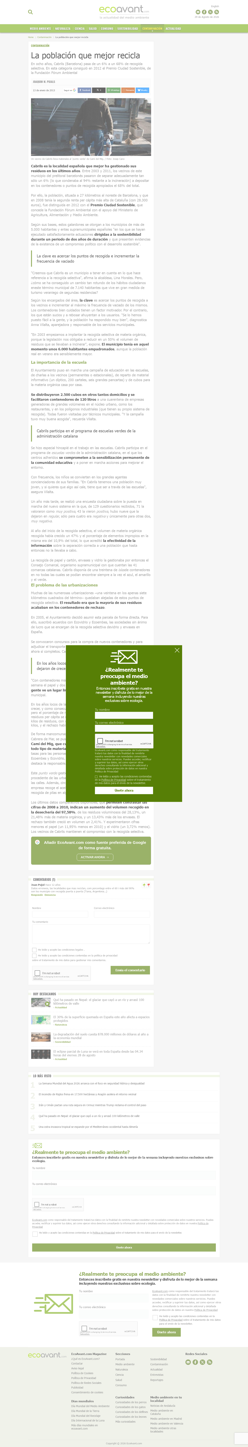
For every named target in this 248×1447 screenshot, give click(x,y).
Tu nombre (102, 709)
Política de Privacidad (106, 771)
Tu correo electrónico (109, 722)
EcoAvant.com (102, 750)
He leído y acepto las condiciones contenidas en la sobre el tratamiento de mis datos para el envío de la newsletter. (123, 780)
